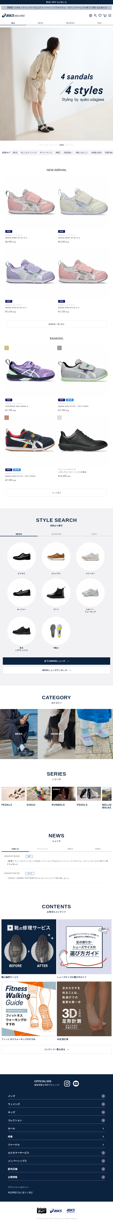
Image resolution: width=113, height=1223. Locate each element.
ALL (13, 23)
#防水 (15, 153)
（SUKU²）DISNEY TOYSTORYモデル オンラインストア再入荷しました (38, 878)
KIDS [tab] (94, 534)
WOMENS (70, 23)
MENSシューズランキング (54, 670)
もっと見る (56, 493)
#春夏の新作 (96, 153)
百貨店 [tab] (97, 849)
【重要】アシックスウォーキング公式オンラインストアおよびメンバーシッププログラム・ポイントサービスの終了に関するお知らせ (57, 862)
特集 (10, 1136)
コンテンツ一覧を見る (54, 1049)
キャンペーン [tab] (42, 849)
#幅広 (58, 153)
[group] (56, 84)
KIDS (99, 23)
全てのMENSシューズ (54, 661)
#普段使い (68, 153)
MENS (40, 23)
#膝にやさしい (82, 153)
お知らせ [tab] (15, 849)
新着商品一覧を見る (56, 324)
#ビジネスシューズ (29, 153)
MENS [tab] (19, 534)
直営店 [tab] (70, 849)
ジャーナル (14, 1145)
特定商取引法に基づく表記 (20, 1193)
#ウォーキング (46, 153)
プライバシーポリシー (18, 1187)
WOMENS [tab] (56, 534)
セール (11, 1128)
